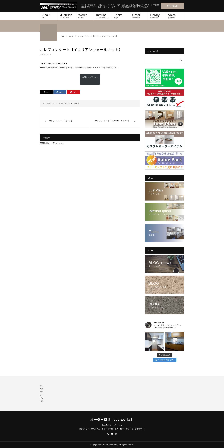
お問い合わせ (172, 6)
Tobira (118, 15)
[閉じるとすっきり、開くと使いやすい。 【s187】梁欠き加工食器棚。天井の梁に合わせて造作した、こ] (154, 341)
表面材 (76, 104)
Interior (102, 15)
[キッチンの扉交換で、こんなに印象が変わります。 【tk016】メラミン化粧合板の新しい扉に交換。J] (174, 341)
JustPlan (66, 15)
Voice (172, 15)
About (46, 15)
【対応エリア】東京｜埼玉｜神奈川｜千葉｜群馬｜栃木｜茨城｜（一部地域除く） (112, 429)
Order (136, 15)
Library (155, 15)
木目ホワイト (45, 54)
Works (82, 15)
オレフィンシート (67, 104)
